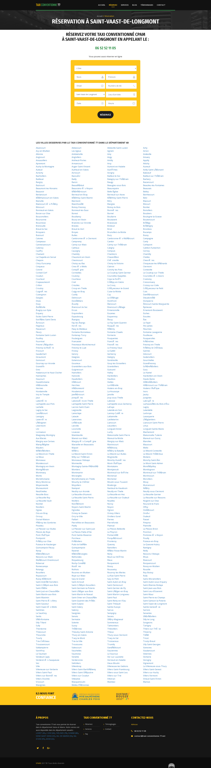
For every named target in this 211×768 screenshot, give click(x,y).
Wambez (111, 682)
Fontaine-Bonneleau (81, 332)
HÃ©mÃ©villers (150, 382)
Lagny (146, 407)
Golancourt (77, 360)
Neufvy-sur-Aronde (81, 491)
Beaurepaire (113, 188)
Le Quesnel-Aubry (151, 544)
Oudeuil (146, 516)
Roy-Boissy (148, 572)
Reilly (145, 550)
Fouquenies (112, 338)
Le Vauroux (112, 653)
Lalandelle (147, 410)
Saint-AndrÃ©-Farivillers (47, 582)
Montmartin (77, 472)
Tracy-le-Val (112, 638)
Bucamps (147, 232)
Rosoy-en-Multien (151, 566)
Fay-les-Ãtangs (78, 322)
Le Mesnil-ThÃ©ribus (153, 454)
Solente (75, 622)
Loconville (76, 429)
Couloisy (75, 276)
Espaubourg (77, 316)
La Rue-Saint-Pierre (116, 575)
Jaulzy (145, 394)
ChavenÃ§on (113, 257)
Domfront (111, 301)
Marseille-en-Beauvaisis (83, 444)
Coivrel (39, 269)
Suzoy (74, 625)
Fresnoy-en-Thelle (151, 344)
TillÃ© (146, 635)
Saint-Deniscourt (115, 585)
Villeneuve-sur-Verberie (47, 669)
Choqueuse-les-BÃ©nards (155, 263)
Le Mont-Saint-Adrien (153, 463)
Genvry (75, 354)
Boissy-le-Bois (113, 207)
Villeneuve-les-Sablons (117, 666)
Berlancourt (41, 194)
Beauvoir (40, 191)
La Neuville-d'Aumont (81, 494)
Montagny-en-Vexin (45, 466)
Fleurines (147, 329)
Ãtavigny (76, 319)
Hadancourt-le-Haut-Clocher (49, 372)
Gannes (146, 350)
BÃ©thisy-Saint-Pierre (117, 197)
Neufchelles (41, 491)
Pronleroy (111, 541)
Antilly (110, 160)
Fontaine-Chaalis (115, 332)
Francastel (76, 341)
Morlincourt (148, 475)
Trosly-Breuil (149, 641)
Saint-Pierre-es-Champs (154, 597)
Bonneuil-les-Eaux (80, 210)
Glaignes (76, 357)
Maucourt (147, 444)
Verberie (147, 656)
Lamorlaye (76, 413)
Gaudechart (41, 354)
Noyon (110, 507)
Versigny (147, 660)
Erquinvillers (77, 313)
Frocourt (40, 350)
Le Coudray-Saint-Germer (119, 272)
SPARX (38, 763)
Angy (109, 157)
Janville (110, 394)
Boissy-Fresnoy (79, 207)
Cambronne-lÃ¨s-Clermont (84, 238)
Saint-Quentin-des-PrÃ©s (83, 600)
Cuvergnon (41, 294)
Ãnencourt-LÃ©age (116, 307)
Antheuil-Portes (79, 160)
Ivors (145, 391)
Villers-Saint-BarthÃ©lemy (84, 669)
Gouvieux (76, 363)
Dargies (39, 297)
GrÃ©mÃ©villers (150, 366)
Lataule (75, 416)
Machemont (148, 432)
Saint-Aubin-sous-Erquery (155, 582)
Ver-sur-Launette (115, 656)
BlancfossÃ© (78, 204)
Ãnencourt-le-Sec (79, 307)
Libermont (41, 425)
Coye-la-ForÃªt (114, 279)
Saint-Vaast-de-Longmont (155, 603)
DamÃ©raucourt (150, 294)
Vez (37, 663)
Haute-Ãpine (149, 379)
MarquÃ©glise (42, 444)
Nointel (39, 503)
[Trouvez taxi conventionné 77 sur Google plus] (48, 748)
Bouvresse (41, 222)
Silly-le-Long (148, 619)
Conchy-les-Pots (114, 269)
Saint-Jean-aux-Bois (152, 588)
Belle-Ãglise (112, 191)
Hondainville (41, 391)
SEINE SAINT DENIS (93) (45, 736)
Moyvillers (76, 485)
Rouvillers (40, 572)
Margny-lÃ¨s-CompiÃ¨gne (84, 441)
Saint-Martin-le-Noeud (82, 594)
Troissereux (112, 641)
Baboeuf (147, 172)
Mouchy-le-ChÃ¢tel (80, 482)
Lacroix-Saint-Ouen (80, 407)
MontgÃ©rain (42, 469)
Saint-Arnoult (78, 582)
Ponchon (147, 532)
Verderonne (77, 660)
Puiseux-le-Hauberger (46, 544)
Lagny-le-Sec (42, 410)
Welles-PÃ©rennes (80, 685)
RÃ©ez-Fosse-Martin (117, 550)
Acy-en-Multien (43, 151)
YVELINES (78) (61, 733)
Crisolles (75, 285)
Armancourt (77, 163)
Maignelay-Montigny (45, 435)
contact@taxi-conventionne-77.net (149, 736)
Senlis (38, 616)
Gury (145, 369)
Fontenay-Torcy (79, 335)
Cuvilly (75, 294)
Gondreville (112, 360)
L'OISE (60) (50, 733)
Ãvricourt (40, 322)
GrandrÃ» (40, 366)
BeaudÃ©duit (78, 185)
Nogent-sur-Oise (151, 500)
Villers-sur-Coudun (80, 675)
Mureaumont (42, 488)
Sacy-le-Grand (78, 579)
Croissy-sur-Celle (151, 285)
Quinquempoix (78, 547)
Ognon (110, 510)
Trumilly (111, 644)
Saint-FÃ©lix (41, 588)
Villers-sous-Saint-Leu (117, 672)
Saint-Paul (112, 597)
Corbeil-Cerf (41, 272)
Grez (38, 369)
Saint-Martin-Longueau (118, 594)
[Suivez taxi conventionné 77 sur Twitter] (38, 748)
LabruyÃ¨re (148, 400)
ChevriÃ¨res (148, 260)
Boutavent (112, 219)
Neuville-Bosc (42, 494)
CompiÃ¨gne (78, 269)
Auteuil (39, 169)
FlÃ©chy (111, 329)
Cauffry (39, 251)
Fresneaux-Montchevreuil (83, 344)
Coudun (39, 276)
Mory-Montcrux (43, 482)
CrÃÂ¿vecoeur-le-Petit (153, 288)
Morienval (112, 475)
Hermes (39, 388)
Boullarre (111, 216)
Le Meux (40, 457)
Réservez (113, 5)
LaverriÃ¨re (41, 419)
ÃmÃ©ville (40, 307)
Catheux (75, 247)
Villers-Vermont (150, 675)
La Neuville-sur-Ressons (154, 497)
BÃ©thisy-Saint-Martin (82, 197)
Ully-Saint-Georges (151, 644)
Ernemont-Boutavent (153, 310)
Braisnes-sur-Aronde (81, 222)
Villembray (76, 666)
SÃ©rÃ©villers (149, 616)
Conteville (147, 269)
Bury (109, 235)
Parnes (110, 519)
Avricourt (76, 172)
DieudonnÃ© (149, 297)
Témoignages (147, 5)
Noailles (111, 500)
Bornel (110, 213)
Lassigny (40, 416)
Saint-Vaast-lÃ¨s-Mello (46, 607)
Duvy (38, 304)
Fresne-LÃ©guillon (44, 344)
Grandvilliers (113, 366)
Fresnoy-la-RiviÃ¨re (45, 347)
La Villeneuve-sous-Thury (155, 666)
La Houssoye (113, 391)
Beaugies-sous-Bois (116, 185)
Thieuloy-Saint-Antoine (82, 632)
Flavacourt (40, 329)
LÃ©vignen (41, 422)
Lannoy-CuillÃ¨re (115, 413)
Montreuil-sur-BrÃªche (117, 472)
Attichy (146, 163)
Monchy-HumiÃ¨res (116, 460)
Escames (111, 313)
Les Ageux (76, 151)
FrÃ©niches (148, 341)
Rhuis (145, 557)
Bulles (74, 235)
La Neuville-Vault (44, 500)
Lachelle (39, 407)
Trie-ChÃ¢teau (42, 641)
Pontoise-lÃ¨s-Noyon (153, 535)
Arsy (109, 163)
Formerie (111, 335)
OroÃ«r (146, 513)
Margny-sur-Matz (115, 441)
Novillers (40, 507)
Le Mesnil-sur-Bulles (116, 454)
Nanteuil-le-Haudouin (117, 488)
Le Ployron (112, 532)
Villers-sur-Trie (114, 675)
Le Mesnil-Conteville (152, 450)
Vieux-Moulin (113, 663)
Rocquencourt (149, 563)
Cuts (145, 291)
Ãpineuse (147, 307)
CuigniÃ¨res (41, 291)
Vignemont (148, 663)
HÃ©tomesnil (78, 388)
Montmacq (41, 472)
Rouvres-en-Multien (81, 572)
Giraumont (41, 357)
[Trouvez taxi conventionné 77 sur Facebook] (43, 748)
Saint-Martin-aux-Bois (46, 594)
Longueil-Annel (114, 429)
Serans (110, 616)
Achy (145, 148)
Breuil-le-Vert (78, 229)
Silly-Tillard (41, 622)
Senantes (147, 613)
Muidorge (111, 485)
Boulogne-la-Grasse (152, 216)
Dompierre (148, 301)
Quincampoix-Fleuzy (45, 547)
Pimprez (147, 522)
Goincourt (40, 360)
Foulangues (77, 338)
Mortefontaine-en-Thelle (83, 479)
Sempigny (111, 613)
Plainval (110, 525)
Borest (75, 213)
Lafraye (110, 407)
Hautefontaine (42, 382)
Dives (38, 301)
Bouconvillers (42, 216)
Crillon (39, 285)
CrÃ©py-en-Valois (115, 282)
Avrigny (110, 172)
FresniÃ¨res (112, 344)
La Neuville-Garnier (152, 494)
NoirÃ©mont (78, 503)
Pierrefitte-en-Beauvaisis (83, 522)
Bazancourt (148, 182)
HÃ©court (76, 382)
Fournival (40, 341)
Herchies (76, 385)
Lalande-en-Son (114, 410)
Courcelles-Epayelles (116, 276)
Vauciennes (112, 650)
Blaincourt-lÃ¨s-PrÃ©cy (47, 204)
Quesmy (111, 544)
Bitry (109, 201)
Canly (145, 241)
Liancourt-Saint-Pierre (153, 422)
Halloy (110, 372)
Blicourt (146, 204)
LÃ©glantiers (149, 419)
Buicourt (40, 235)
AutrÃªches (112, 169)
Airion (146, 151)
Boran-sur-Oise (43, 213)
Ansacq (146, 157)
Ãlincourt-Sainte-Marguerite (156, 304)
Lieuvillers (112, 425)
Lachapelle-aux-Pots (45, 404)
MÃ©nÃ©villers (43, 450)
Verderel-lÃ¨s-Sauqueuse (47, 660)
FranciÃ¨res (112, 341)
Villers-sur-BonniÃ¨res (46, 675)
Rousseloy (112, 569)
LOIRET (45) (40, 733)
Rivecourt (147, 560)
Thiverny (147, 632)
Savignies (76, 613)
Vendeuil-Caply (43, 656)
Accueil (101, 5)
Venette (75, 656)
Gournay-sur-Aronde (45, 363)
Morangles (77, 475)
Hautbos (111, 379)
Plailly (74, 525)
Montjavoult (113, 469)
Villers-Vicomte (43, 678)
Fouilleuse (147, 335)
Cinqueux (40, 266)
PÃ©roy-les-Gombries (46, 522)
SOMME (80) (73, 733)
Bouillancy (76, 216)
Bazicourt (40, 185)
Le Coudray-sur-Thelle (153, 272)
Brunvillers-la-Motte (116, 232)
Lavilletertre (112, 419)
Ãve (144, 319)
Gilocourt (147, 354)
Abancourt (41, 148)
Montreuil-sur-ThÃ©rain (154, 472)
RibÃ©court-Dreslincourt (47, 560)
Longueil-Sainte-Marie (153, 429)
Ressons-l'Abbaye (151, 554)
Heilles (110, 382)
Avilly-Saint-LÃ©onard (153, 169)
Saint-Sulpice (78, 603)
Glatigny (111, 357)
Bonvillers (147, 210)
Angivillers (76, 157)
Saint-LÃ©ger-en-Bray (117, 591)
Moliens (146, 457)
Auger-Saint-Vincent (81, 166)
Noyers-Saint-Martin (81, 507)
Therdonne (41, 628)
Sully (38, 625)
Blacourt (147, 201)
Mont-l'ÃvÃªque (114, 463)
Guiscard (111, 369)
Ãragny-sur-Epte (43, 310)
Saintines (40, 610)
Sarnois (146, 610)
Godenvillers (148, 357)
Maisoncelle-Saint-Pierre (118, 435)
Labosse (111, 400)
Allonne (39, 154)
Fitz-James (148, 325)
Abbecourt (76, 148)
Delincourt (76, 297)
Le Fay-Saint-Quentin (117, 322)
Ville (38, 666)
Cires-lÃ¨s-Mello (79, 266)
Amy (109, 154)
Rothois (75, 569)
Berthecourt (148, 194)
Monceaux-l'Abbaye (81, 460)
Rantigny (147, 547)
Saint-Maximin (42, 597)
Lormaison (41, 432)
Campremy (77, 241)
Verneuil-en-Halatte (116, 660)
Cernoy (146, 251)
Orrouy (39, 516)
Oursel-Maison (43, 519)
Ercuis (74, 310)
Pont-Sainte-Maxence (81, 535)
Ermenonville (113, 310)
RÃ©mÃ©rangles (79, 554)
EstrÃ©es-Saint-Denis (46, 319)
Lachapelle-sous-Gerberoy (119, 404)
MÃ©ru (75, 450)
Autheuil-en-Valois (80, 169)
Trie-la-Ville (77, 641)
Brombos (147, 229)
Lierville (75, 425)
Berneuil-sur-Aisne (116, 194)
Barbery (147, 179)
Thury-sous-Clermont (117, 635)
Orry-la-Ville (77, 516)
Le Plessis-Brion (150, 528)
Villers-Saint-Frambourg (118, 669)
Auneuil (146, 166)
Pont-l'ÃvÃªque (43, 535)
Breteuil (111, 226)
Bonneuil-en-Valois (44, 210)
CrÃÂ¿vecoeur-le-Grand (118, 288)
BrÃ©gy (146, 222)
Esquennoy (112, 316)
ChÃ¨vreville (113, 260)
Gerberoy (111, 354)
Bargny (39, 182)
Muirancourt (149, 485)
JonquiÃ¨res (77, 397)
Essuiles (146, 316)
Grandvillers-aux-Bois (81, 366)
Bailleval (39, 179)
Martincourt (112, 444)
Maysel (75, 447)
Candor (110, 241)
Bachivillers (41, 176)
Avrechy (39, 172)
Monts (39, 475)
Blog (134, 5)
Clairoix (110, 266)
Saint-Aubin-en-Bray (116, 582)
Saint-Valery (77, 607)
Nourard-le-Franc (151, 503)
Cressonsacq (149, 282)
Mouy (145, 482)
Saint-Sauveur (42, 603)
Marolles (147, 441)
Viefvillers (76, 663)
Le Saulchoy (41, 613)
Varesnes (147, 647)
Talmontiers (113, 625)
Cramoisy (147, 279)
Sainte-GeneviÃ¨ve (151, 607)
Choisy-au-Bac (78, 263)
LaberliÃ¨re (41, 400)
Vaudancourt (149, 650)
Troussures (77, 644)
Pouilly (146, 538)
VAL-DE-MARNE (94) (64, 736)
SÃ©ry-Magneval (115, 619)
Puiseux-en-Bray (150, 541)
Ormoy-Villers (113, 513)
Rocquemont (113, 563)
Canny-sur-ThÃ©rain (117, 244)
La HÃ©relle (112, 385)
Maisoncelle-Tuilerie (152, 435)
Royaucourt (41, 575)
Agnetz (110, 151)
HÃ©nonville (41, 385)
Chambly (76, 254)
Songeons (147, 622)
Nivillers (75, 500)
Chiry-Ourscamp (43, 263)
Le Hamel (147, 372)
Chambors (112, 254)
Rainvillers (112, 547)
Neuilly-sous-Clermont (153, 491)
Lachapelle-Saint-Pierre (82, 404)
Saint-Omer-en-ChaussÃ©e (84, 597)
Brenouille (40, 226)
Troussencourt (43, 644)
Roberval (40, 563)
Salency (75, 610)
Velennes (147, 653)
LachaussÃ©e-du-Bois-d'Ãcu (156, 404)
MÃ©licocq (112, 447)
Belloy (146, 191)
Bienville (40, 201)
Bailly (74, 179)
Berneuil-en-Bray (80, 194)
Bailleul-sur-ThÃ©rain (153, 176)
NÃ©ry (146, 488)
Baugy (110, 182)
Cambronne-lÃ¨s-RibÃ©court (120, 238)
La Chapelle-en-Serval (46, 257)
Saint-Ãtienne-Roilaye (153, 585)
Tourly (39, 638)
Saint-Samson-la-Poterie (154, 600)
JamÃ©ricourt (78, 394)
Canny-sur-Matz (79, 244)
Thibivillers (112, 628)
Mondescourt (42, 463)
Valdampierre (42, 647)
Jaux (38, 397)
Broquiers (40, 232)
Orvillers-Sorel (114, 516)
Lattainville (112, 416)
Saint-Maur (148, 594)
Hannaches (41, 375)
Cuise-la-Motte (114, 291)
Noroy (110, 503)
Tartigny (147, 625)
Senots (75, 616)
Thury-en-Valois (79, 635)
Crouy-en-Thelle (79, 288)
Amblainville (77, 154)
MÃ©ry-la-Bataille (115, 450)
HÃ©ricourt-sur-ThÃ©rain (155, 385)
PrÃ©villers (77, 541)
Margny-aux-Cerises (45, 441)
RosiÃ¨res (76, 566)
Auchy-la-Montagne (45, 166)
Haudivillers (77, 379)
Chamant (40, 254)
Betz (145, 197)
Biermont (76, 201)
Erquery (39, 313)
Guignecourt (77, 369)
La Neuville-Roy (43, 497)
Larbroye (147, 413)
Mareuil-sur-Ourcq (151, 438)
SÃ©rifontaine (42, 619)
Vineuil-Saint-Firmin (152, 678)
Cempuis (111, 251)
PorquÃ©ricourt (114, 538)
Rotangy (40, 569)
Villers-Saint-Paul (44, 672)
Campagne (148, 238)
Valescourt (76, 647)
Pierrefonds (112, 522)
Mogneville (112, 457)
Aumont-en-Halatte (116, 166)
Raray (38, 550)
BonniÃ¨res (112, 210)
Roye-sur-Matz (78, 575)
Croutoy (39, 288)
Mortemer (112, 479)
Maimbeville (77, 435)
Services (125, 5)
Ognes (39, 510)
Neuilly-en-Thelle (115, 491)
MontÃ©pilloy (149, 466)
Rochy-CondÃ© (79, 563)
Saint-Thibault (114, 603)
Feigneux (40, 325)
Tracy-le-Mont (78, 638)
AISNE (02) (50, 739)
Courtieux (76, 279)
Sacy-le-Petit (113, 579)
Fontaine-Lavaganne (152, 332)
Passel (146, 519)
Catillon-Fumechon (151, 247)
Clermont (147, 266)
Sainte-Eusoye (113, 607)
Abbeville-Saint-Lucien (117, 148)
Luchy (110, 432)
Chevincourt (77, 260)
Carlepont (147, 244)
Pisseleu (39, 525)
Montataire (112, 466)
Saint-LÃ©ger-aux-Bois (82, 591)
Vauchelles (76, 650)
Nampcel (76, 488)
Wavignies (40, 685)
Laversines (77, 419)
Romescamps (42, 566)
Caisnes (39, 238)
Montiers (76, 469)
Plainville (147, 525)
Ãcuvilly (75, 304)
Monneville (77, 463)
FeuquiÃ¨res (113, 325)
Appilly (146, 160)
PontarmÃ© (112, 535)
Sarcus (110, 610)
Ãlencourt (111, 304)
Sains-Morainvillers (152, 579)
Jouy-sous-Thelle (115, 397)
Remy (109, 554)
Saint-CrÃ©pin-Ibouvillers (83, 585)
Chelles (146, 257)
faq (86, 734)
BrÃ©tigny (148, 226)
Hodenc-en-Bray (114, 388)
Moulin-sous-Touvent (117, 482)
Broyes (75, 232)
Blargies (111, 204)
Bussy (146, 235)
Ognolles (76, 510)
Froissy (75, 350)
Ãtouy (110, 319)
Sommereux (112, 622)
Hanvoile (76, 375)
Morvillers (147, 479)
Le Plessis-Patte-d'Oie (82, 532)
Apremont (40, 163)
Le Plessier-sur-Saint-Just (83, 528)
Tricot (146, 638)
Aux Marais (41, 438)
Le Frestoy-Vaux (114, 347)
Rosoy (110, 566)
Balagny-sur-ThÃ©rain (117, 179)
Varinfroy (40, 650)
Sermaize (76, 619)
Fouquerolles (149, 338)
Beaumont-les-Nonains (46, 188)
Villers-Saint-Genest (152, 669)
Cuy (109, 294)
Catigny (110, 247)
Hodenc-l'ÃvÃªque (151, 388)
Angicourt (40, 157)
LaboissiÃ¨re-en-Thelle (82, 400)
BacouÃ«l (76, 176)
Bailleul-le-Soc (113, 176)
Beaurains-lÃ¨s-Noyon (82, 188)
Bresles (75, 226)
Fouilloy (39, 338)
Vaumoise (76, 653)
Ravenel (75, 550)
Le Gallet (111, 350)
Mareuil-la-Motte (115, 438)
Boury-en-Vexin (79, 219)
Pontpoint (40, 538)
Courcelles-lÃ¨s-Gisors (153, 276)
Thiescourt (41, 632)
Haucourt (40, 379)
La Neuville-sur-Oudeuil (118, 497)
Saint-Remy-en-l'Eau (116, 600)
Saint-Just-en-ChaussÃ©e (47, 591)
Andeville (147, 154)
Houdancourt (78, 391)
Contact (161, 5)
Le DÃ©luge (112, 297)
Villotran (111, 678)
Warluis (146, 682)
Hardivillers (112, 375)
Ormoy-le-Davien (79, 513)
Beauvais (147, 188)
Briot (109, 229)
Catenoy (39, 247)
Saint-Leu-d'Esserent (152, 591)
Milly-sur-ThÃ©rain (81, 457)
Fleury (39, 332)
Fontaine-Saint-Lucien (46, 335)
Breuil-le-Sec (41, 229)
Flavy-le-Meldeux (79, 329)
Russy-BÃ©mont (43, 579)
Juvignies (147, 397)
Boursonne (41, 219)
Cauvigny (76, 251)
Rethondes (77, 557)
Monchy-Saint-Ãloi (151, 460)
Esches (146, 313)
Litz (37, 429)
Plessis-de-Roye (43, 532)
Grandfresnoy (149, 363)
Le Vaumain (41, 653)
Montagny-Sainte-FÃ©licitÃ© (85, 466)
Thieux (110, 632)
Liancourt (111, 422)
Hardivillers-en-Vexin (152, 375)
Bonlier (146, 207)
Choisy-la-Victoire (115, 263)
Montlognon (149, 469)
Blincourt (40, 207)
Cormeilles (76, 272)
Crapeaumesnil (43, 282)
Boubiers (147, 213)
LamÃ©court (42, 413)
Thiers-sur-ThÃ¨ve (152, 628)
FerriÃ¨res (76, 325)
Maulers (39, 447)
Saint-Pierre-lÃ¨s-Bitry (46, 600)
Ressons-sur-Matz (44, 557)
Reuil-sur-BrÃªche (115, 557)
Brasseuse (112, 222)
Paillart (75, 519)
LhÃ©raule (77, 422)
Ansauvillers (41, 160)
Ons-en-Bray (42, 513)
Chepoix (39, 260)
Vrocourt (40, 682)
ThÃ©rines (77, 628)
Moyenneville (42, 485)
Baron (74, 182)
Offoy (145, 507)
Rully (145, 575)
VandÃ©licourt (114, 647)
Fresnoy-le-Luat (79, 347)
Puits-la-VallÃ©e (79, 544)
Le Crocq (111, 285)
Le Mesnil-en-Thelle (45, 454)
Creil (74, 282)
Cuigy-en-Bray (78, 291)
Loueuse (76, 432)
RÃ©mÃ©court (43, 554)
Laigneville (76, 410)
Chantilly (147, 254)
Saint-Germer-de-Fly (116, 588)
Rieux (109, 560)
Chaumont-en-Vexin (81, 257)
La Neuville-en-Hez (116, 494)
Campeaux (41, 241)
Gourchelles (148, 360)
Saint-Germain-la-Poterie (83, 588)
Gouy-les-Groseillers (116, 363)
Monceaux (40, 460)
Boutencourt (149, 219)
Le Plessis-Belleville (116, 528)
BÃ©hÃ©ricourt (79, 191)
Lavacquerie (148, 416)
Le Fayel (146, 322)
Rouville (146, 569)
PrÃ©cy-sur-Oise (43, 541)
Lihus (145, 425)
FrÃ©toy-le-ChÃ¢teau (153, 347)
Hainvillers (76, 372)
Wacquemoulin (78, 682)
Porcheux (76, 538)
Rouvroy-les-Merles (116, 572)
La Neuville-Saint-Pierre (83, 497)
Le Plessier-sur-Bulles (46, 528)
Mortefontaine (42, 479)
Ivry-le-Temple (42, 394)
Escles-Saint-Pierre (44, 316)
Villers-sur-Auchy (151, 672)
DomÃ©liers (77, 301)
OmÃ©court (148, 510)
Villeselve (76, 678)
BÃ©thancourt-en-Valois (47, 197)
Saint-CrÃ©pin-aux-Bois (47, 585)
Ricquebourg (77, 560)
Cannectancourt (43, 244)
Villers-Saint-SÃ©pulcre (82, 672)
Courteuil (40, 279)
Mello (145, 447)
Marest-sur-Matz (79, 438)
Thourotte (41, 635)
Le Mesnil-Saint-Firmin (82, 454)
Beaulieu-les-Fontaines (153, 185)
